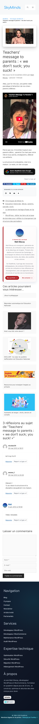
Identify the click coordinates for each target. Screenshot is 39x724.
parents (30, 204)
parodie (6, 207)
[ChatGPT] (6, 193)
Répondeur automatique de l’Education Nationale (17, 304)
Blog (5, 597)
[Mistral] (14, 193)
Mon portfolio (11, 278)
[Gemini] (18, 193)
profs (11, 207)
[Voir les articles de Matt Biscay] (19, 233)
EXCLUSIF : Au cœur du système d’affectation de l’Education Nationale (17, 358)
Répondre (9, 461)
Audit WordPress (10, 641)
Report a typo (28, 179)
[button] (27, 7)
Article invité (9, 612)
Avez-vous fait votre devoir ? (14, 331)
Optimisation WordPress (13, 655)
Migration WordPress (12, 663)
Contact (7, 605)
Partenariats (8, 616)
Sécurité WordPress (11, 659)
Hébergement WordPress (14, 667)
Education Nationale (13, 204)
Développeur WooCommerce (15, 634)
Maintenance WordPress (13, 638)
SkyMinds (5, 18)
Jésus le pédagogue (11, 295)
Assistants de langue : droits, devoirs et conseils (17, 414)
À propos (7, 601)
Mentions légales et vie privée (11, 717)
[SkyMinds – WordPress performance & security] (13, 7)
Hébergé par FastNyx (29, 717)
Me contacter (26, 278)
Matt (10, 504)
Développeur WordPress (13, 630)
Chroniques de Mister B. (16, 18)
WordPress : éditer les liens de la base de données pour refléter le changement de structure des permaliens (19, 218)
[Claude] (10, 193)
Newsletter (8, 609)
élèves (24, 204)
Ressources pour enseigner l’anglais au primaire (17, 386)
